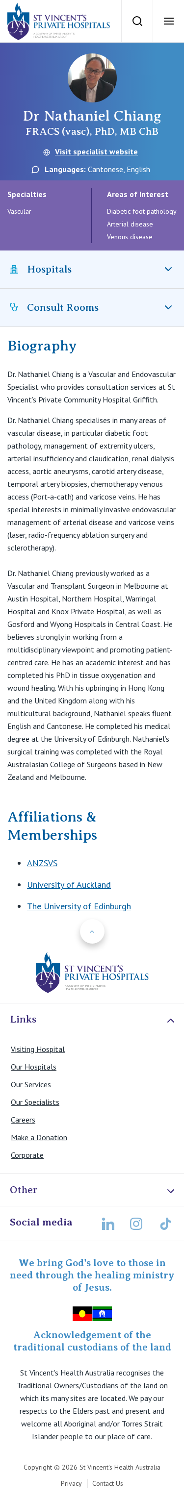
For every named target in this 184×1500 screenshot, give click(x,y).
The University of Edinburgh (79, 906)
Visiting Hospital (38, 1049)
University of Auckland (69, 884)
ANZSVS (42, 863)
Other (23, 1190)
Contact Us (107, 1483)
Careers (23, 1120)
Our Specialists (35, 1102)
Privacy (71, 1483)
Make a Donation (39, 1137)
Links (23, 1019)
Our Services (31, 1084)
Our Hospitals (33, 1067)
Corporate (27, 1155)
